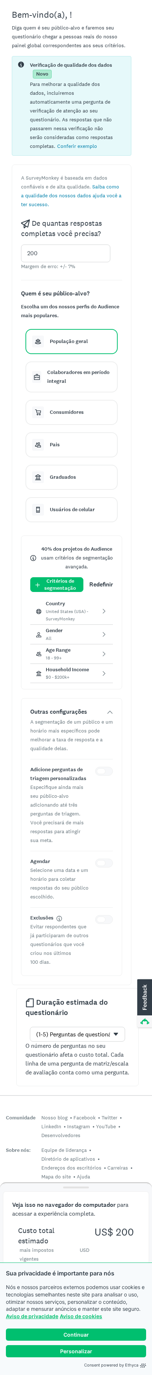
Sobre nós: (18, 1150)
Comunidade (20, 1117)
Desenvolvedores (60, 1135)
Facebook (84, 1117)
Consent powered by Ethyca (111, 1365)
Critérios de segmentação (60, 585)
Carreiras (117, 1167)
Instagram (78, 1126)
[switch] (105, 772)
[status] (71, 106)
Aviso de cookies (81, 1316)
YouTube (106, 1126)
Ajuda (83, 1176)
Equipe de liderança (64, 1150)
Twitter (109, 1117)
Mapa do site (56, 1176)
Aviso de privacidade (32, 1316)
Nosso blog (54, 1117)
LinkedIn (51, 1126)
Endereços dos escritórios (71, 1167)
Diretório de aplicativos (68, 1159)
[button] (77, 146)
